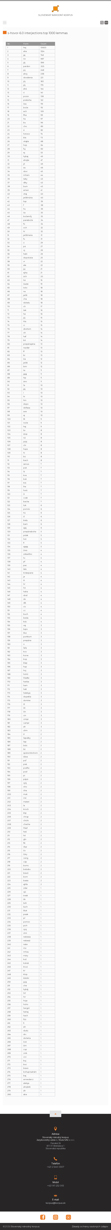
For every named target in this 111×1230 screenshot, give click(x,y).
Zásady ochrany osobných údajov (90, 1226)
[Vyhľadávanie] (102, 22)
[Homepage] (55, 9)
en (106, 22)
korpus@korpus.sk (55, 1203)
